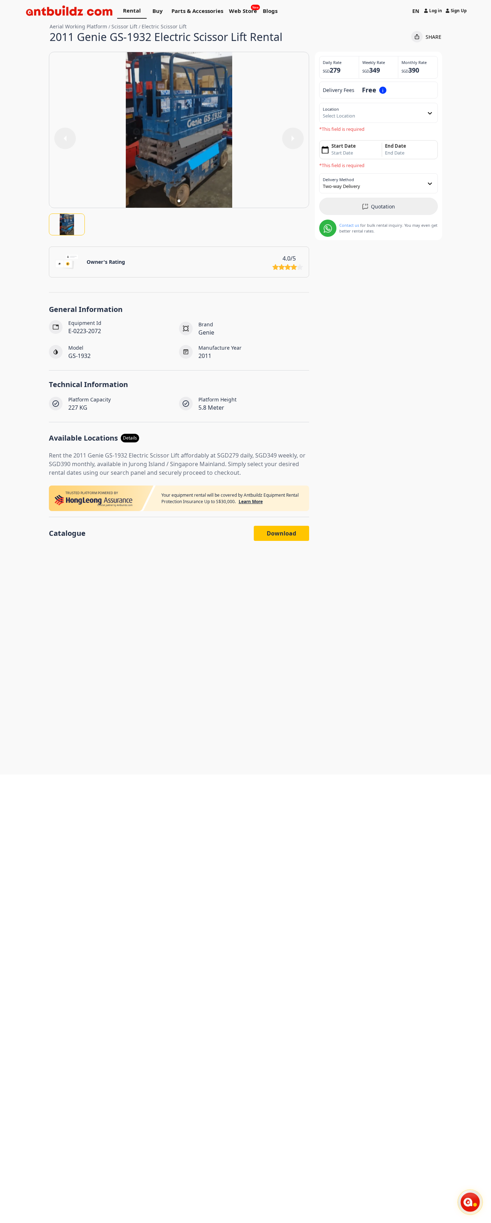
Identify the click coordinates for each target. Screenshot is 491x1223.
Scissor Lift (124, 26)
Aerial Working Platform (78, 26)
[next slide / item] (293, 138)
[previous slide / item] (65, 138)
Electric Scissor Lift (164, 26)
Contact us (349, 225)
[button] (179, 200)
